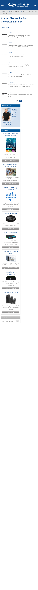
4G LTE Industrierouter (10, 233)
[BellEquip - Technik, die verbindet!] (18, 5)
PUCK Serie (11, 228)
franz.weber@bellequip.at (8, 124)
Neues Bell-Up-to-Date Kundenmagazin (10, 134)
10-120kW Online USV (11, 292)
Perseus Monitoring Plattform (10, 189)
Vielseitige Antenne (10, 213)
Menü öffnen (2, 4)
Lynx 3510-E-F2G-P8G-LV (11, 268)
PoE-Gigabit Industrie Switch (11, 252)
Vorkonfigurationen (10, 183)
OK (17, 321)
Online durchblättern (11, 160)
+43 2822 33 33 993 (6, 122)
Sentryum (11, 312)
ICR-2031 (10, 247)
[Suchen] (35, 5)
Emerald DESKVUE (11, 288)
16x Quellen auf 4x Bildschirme (11, 273)
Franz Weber (15, 115)
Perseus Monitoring (10, 209)
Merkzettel (33, 11)
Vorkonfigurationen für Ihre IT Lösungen (10, 165)
